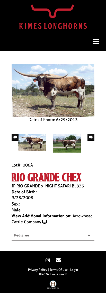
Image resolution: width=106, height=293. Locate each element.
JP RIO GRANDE (26, 186)
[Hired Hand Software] (53, 286)
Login (74, 270)
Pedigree (21, 235)
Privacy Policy (37, 270)
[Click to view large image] (53, 89)
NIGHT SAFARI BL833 (64, 186)
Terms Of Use (59, 270)
